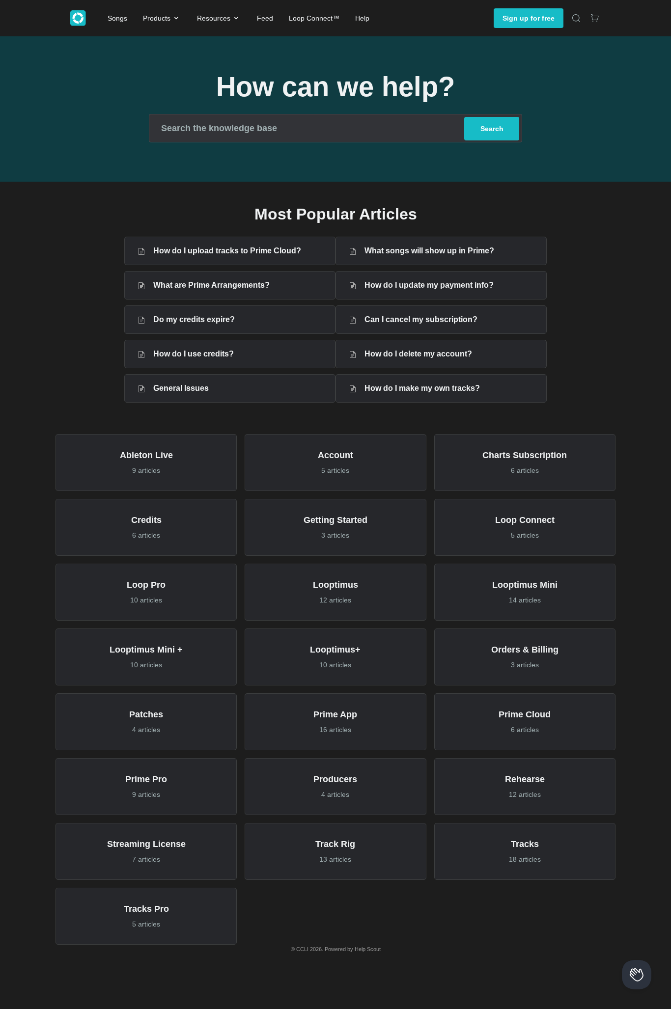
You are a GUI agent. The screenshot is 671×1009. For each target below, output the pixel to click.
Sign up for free (529, 18)
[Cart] (595, 18)
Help (362, 18)
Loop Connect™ (314, 18)
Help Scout (368, 949)
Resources (213, 18)
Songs (117, 18)
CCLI (302, 949)
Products (156, 18)
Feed (265, 18)
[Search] (576, 18)
